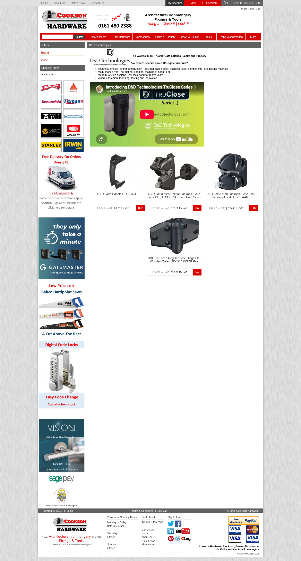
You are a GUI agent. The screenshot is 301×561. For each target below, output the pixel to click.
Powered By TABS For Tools (57, 510)
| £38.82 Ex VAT (169, 272)
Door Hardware (121, 36)
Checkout (211, 2)
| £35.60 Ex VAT (226, 208)
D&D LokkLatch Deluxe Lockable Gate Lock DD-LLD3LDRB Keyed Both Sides (174, 195)
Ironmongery (143, 36)
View (193, 2)
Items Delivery (247, 2)
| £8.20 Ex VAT (113, 208)
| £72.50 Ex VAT (169, 208)
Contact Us (97, 2)
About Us (59, 2)
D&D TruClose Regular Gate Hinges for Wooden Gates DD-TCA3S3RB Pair (174, 259)
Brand (45, 52)
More (253, 36)
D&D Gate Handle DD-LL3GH (117, 194)
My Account (175, 2)
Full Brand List (49, 74)
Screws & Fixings (189, 36)
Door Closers (98, 36)
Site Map (162, 510)
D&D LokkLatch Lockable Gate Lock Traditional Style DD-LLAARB (230, 195)
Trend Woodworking (231, 36)
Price (44, 60)
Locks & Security (165, 36)
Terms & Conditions (142, 510)
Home (44, 2)
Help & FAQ (78, 2)
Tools (209, 36)
